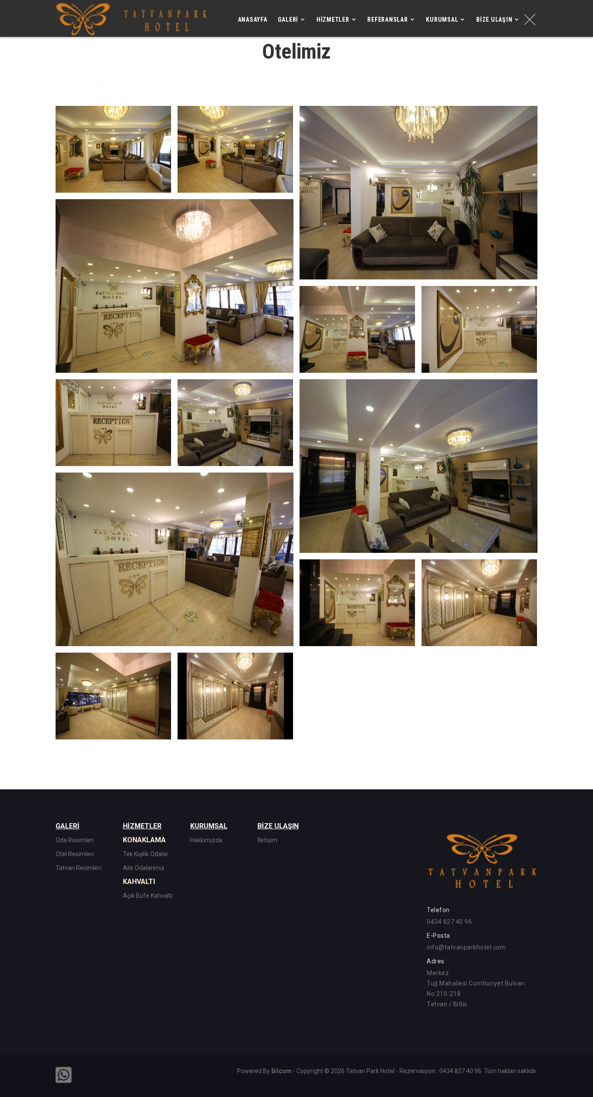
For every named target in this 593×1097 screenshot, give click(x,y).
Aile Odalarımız (144, 867)
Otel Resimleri (75, 854)
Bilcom (281, 1070)
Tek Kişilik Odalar (145, 854)
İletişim (267, 840)
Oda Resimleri (75, 840)
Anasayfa (252, 19)
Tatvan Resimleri (79, 867)
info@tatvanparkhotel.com (466, 947)
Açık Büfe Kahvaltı (147, 895)
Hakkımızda (206, 840)
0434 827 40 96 (449, 921)
